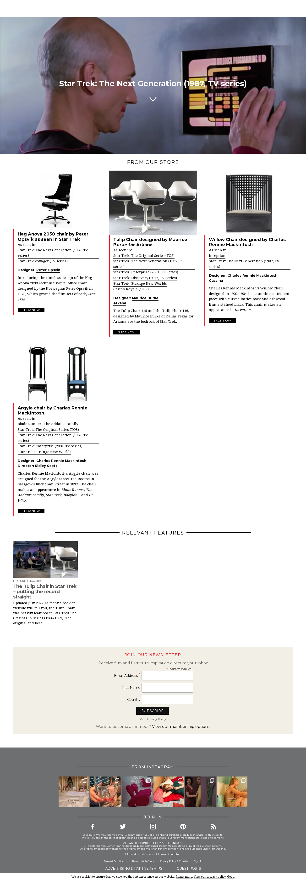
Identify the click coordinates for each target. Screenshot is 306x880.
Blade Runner (29, 424)
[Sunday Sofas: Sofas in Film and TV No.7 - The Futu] (137, 791)
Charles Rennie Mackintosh (253, 275)
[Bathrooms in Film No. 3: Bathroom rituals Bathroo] (232, 791)
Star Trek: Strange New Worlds (140, 283)
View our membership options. (181, 726)
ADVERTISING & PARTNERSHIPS (133, 868)
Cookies (183, 861)
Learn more (184, 876)
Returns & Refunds (143, 861)
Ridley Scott (46, 466)
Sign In (198, 861)
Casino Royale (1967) (131, 289)
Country (134, 699)
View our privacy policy (210, 876)
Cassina (216, 280)
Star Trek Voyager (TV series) (43, 261)
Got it (231, 876)
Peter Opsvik (48, 270)
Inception (217, 255)
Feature (19, 581)
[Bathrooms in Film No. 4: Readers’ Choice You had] (74, 791)
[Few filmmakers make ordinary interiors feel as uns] (200, 791)
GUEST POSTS (189, 868)
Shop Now (31, 310)
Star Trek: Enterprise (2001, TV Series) (145, 272)
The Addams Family (61, 424)
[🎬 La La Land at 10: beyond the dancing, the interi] (168, 791)
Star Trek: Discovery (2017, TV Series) (145, 278)
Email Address (127, 675)
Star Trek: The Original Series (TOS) (144, 255)
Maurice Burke (145, 298)
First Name (131, 687)
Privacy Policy (168, 861)
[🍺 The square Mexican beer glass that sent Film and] (105, 791)
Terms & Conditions (115, 861)
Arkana (119, 303)
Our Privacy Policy (153, 719)
